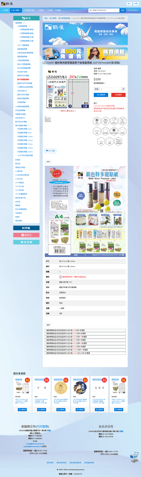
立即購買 (118, 95)
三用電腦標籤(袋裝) (26, 29)
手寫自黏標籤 (20, 110)
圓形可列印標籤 (23, 95)
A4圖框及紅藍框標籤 (25, 87)
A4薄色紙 (19, 171)
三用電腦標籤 (22, 26)
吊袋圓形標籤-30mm (25, 152)
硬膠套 (17, 205)
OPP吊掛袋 (19, 190)
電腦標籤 (18, 23)
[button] (24, 23)
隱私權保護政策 (75, 463)
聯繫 (59, 10)
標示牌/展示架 (20, 198)
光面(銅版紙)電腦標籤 (25, 53)
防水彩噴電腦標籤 (24, 68)
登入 (129, 3)
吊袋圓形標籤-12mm (25, 140)
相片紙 (17, 164)
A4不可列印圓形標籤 (25, 155)
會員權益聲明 (89, 463)
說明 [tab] (48, 162)
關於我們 (50, 463)
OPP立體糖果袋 (21, 194)
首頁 (6, 10)
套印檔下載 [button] (29, 10)
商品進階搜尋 (133, 10)
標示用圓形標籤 (21, 125)
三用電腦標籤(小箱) (26, 37)
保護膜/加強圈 (20, 114)
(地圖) (49, 430)
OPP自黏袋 (19, 183)
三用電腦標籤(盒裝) (26, 33)
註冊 (136, 3)
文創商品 (18, 213)
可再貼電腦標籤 (23, 60)
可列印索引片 (22, 91)
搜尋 (122, 10)
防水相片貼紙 (22, 72)
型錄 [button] (42, 10)
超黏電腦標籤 (22, 49)
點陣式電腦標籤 (23, 98)
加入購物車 (101, 95)
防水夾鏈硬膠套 (21, 209)
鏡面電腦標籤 (22, 57)
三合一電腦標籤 (23, 45)
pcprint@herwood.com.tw (33, 446)
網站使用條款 (61, 463)
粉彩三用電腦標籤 (24, 64)
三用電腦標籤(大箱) (26, 41)
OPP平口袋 (19, 186)
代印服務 (42, 427)
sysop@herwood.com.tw (35, 444)
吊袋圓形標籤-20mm (25, 148)
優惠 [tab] (48, 325)
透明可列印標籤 (23, 76)
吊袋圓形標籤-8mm (24, 133)
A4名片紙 (19, 179)
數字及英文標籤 (21, 122)
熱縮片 (17, 217)
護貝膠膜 (18, 221)
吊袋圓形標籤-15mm (25, 144)
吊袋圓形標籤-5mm (24, 129)
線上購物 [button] (16, 10)
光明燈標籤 (21, 102)
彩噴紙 (17, 160)
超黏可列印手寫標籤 (24, 83)
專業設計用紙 (20, 167)
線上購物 (53, 18)
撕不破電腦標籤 (23, 79)
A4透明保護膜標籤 (22, 106)
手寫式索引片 (20, 118)
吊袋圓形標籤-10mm (25, 136)
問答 (51, 10)
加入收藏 (51, 151)
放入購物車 (22, 410)
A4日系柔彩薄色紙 (22, 175)
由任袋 (17, 202)
